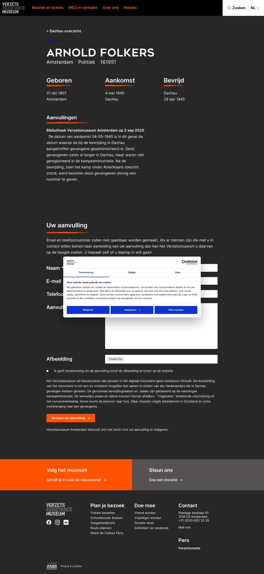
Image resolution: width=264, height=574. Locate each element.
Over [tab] (177, 272)
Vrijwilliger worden (147, 518)
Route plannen (101, 528)
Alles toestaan (175, 310)
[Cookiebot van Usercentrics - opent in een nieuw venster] (184, 262)
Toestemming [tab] (86, 272)
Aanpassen (130, 310)
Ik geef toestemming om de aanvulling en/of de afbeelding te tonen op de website (113, 371)
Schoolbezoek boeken (106, 518)
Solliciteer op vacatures (151, 528)
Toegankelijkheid (102, 523)
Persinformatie (189, 548)
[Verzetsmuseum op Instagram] (58, 522)
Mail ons (184, 527)
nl (253, 8)
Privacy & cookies (71, 566)
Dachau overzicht (65, 31)
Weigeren (88, 310)
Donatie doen (144, 523)
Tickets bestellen (102, 513)
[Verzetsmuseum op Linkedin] (67, 522)
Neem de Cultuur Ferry (106, 533)
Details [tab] (132, 272)
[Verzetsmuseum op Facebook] (50, 522)
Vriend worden (145, 513)
